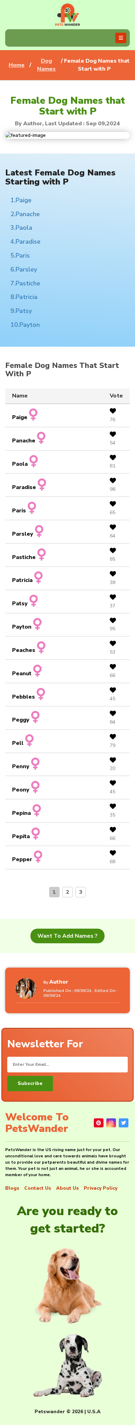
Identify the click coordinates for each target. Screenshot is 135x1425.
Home (17, 65)
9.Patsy (21, 311)
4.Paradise (25, 241)
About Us (67, 1188)
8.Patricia (23, 297)
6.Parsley (23, 269)
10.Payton (25, 325)
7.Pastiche (25, 283)
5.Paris (20, 255)
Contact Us (37, 1188)
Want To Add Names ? (67, 936)
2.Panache (25, 214)
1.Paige (21, 200)
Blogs (12, 1188)
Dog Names (46, 65)
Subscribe (30, 1083)
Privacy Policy (100, 1188)
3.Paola (21, 227)
